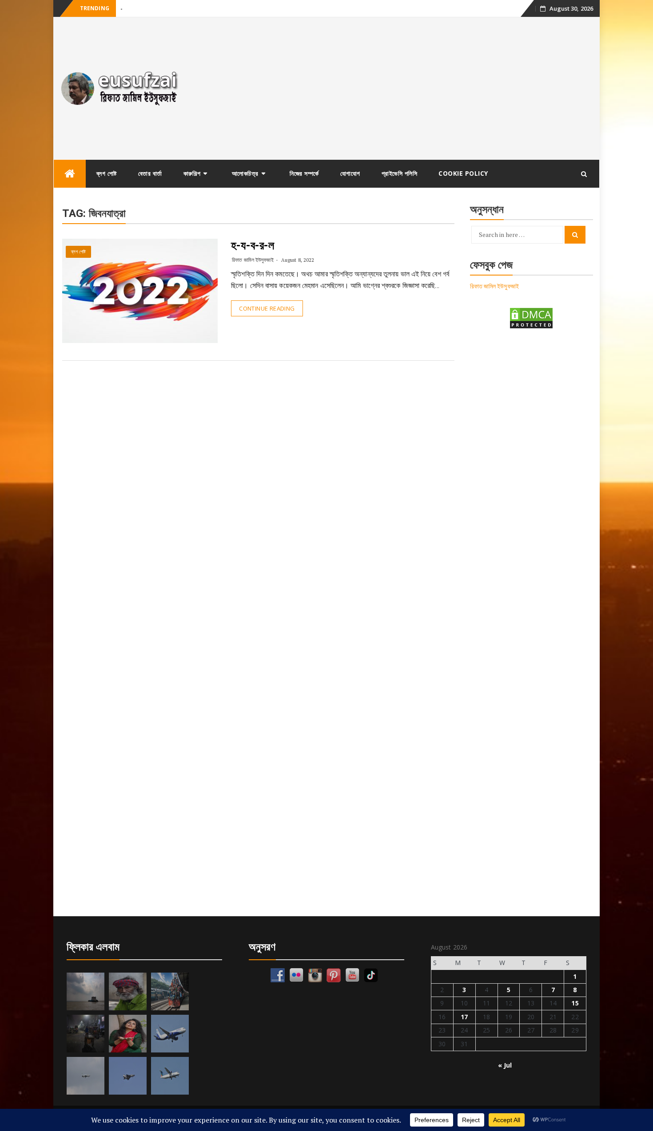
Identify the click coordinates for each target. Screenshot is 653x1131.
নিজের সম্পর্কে (304, 173)
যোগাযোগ (350, 173)
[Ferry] (85, 991)
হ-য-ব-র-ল (252, 245)
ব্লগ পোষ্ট (106, 173)
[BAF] (85, 1076)
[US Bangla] (170, 1076)
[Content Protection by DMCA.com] (531, 317)
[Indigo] (170, 1033)
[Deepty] (128, 1033)
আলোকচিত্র (245, 173)
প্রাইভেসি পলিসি (400, 173)
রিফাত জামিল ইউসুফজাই (252, 259)
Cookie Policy (463, 173)
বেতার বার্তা (150, 173)
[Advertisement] (394, 88)
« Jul (505, 1065)
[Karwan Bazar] (85, 1033)
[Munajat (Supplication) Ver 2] (170, 991)
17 (464, 1017)
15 (574, 1003)
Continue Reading (267, 308)
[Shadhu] (128, 991)
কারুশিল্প (192, 173)
